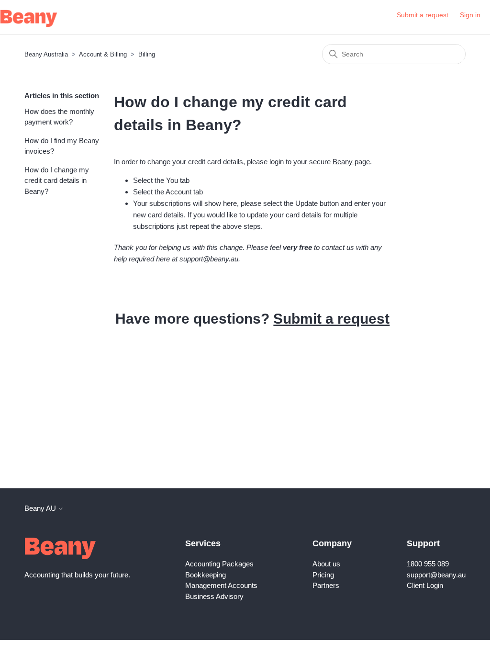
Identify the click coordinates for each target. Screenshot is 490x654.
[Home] (28, 18)
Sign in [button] (470, 15)
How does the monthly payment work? (59, 116)
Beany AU (41, 508)
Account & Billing (103, 54)
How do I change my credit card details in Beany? (56, 180)
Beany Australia (46, 54)
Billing (146, 54)
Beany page (351, 162)
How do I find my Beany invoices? (61, 146)
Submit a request (422, 15)
